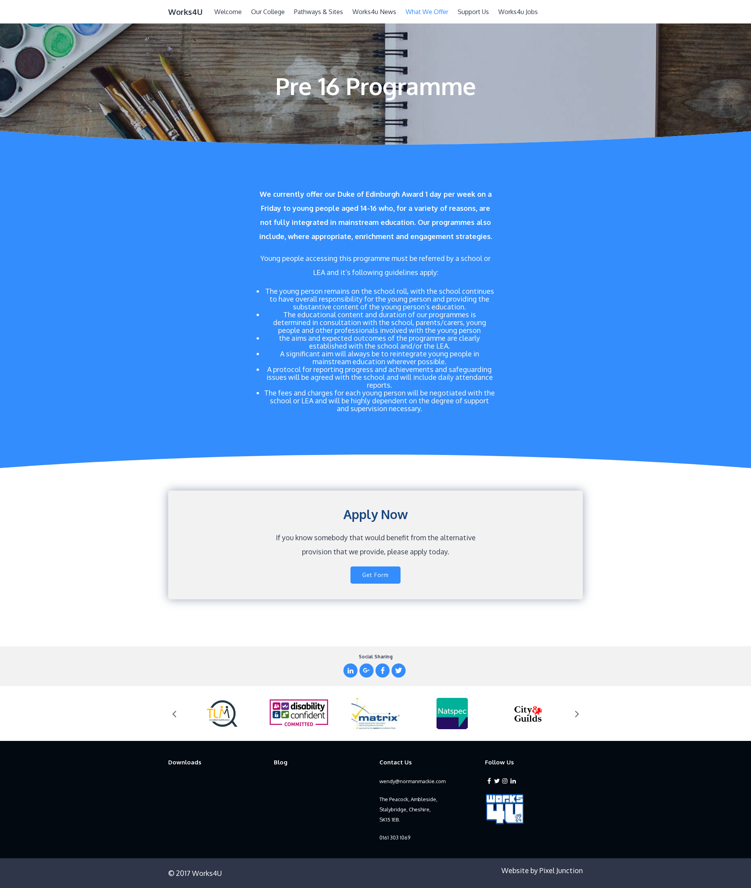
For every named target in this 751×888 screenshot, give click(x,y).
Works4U (185, 12)
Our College (268, 12)
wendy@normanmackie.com (412, 781)
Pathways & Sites (318, 12)
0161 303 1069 (394, 837)
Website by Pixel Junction (542, 870)
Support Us (473, 12)
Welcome (228, 12)
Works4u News (374, 12)
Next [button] (577, 713)
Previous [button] (174, 713)
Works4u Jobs (518, 12)
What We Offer (427, 12)
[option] (222, 713)
